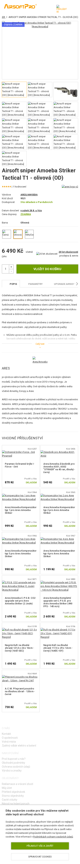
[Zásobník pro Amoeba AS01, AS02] (59, 452)
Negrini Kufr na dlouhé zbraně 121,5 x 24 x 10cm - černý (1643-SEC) (19, 648)
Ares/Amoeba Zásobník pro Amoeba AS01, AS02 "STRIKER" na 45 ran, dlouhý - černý (59, 468)
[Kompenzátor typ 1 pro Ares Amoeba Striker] (20, 495)
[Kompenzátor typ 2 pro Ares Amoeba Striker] (59, 495)
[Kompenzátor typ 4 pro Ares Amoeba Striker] (59, 539)
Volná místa (9, 741)
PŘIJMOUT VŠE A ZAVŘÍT (40, 845)
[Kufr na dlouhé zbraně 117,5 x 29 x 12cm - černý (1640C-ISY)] (59, 629)
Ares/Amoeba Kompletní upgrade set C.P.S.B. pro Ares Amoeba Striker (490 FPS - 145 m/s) (57, 602)
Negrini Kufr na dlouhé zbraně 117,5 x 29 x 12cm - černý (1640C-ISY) (58, 648)
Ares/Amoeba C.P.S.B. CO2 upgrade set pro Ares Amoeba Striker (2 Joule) (20, 601)
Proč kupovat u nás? (13, 758)
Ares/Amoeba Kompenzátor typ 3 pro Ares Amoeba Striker (20, 553)
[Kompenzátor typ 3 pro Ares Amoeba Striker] (20, 539)
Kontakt (6, 733)
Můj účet (7, 787)
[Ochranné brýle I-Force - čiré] (20, 452)
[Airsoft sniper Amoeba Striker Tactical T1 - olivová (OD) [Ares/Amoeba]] (40, 25)
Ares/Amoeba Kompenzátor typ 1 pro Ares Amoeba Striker (20, 510)
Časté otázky (9, 799)
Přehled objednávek (13, 791)
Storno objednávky (13, 795)
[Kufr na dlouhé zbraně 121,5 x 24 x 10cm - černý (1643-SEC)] (20, 629)
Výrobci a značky (12, 770)
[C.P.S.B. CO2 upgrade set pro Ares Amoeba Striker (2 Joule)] (20, 582)
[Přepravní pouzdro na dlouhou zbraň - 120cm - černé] (20, 676)
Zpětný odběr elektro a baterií (19, 745)
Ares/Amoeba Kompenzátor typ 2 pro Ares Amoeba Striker (59, 510)
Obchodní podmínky (13, 762)
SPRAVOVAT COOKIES (40, 856)
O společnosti (10, 737)
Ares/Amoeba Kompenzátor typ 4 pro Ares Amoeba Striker (59, 553)
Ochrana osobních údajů (16, 766)
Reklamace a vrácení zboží (17, 783)
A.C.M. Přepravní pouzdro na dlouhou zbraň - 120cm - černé (20, 691)
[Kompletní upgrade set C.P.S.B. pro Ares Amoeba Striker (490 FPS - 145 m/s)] (59, 582)
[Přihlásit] (61, 9)
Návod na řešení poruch (15, 803)
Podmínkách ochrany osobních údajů (53, 836)
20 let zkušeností (68, 252)
